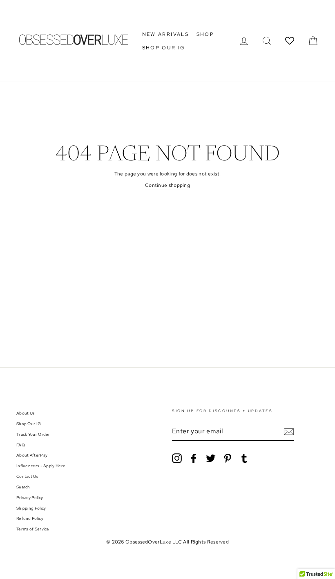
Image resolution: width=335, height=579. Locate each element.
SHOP (205, 34)
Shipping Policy (31, 508)
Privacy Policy (29, 497)
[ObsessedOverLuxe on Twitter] (211, 458)
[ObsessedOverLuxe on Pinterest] (227, 458)
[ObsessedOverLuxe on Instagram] (177, 458)
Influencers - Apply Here (40, 465)
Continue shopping (167, 185)
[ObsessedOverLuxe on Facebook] (194, 458)
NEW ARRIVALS (165, 34)
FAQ (20, 445)
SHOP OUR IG (163, 47)
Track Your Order (33, 434)
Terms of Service (32, 529)
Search (23, 487)
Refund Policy (29, 518)
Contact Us (27, 476)
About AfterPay (31, 455)
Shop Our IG (28, 423)
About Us (25, 413)
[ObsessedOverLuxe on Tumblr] (244, 458)
